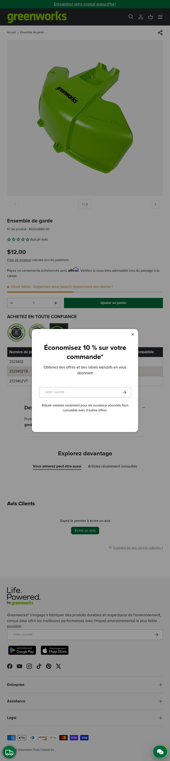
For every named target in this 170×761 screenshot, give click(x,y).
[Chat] (160, 751)
